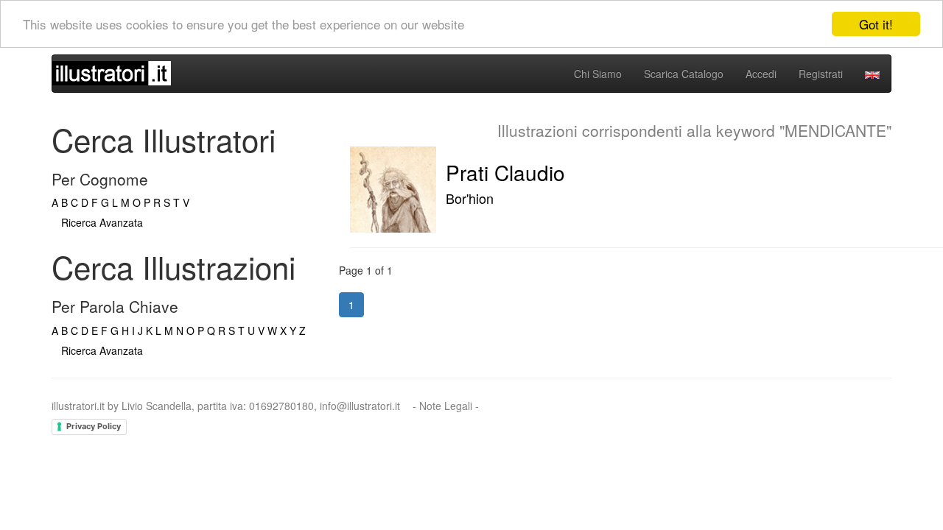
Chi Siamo (598, 73)
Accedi (761, 73)
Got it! (876, 24)
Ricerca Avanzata (102, 222)
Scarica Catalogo (683, 73)
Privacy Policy (93, 426)
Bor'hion (470, 198)
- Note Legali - (446, 405)
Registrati (821, 73)
